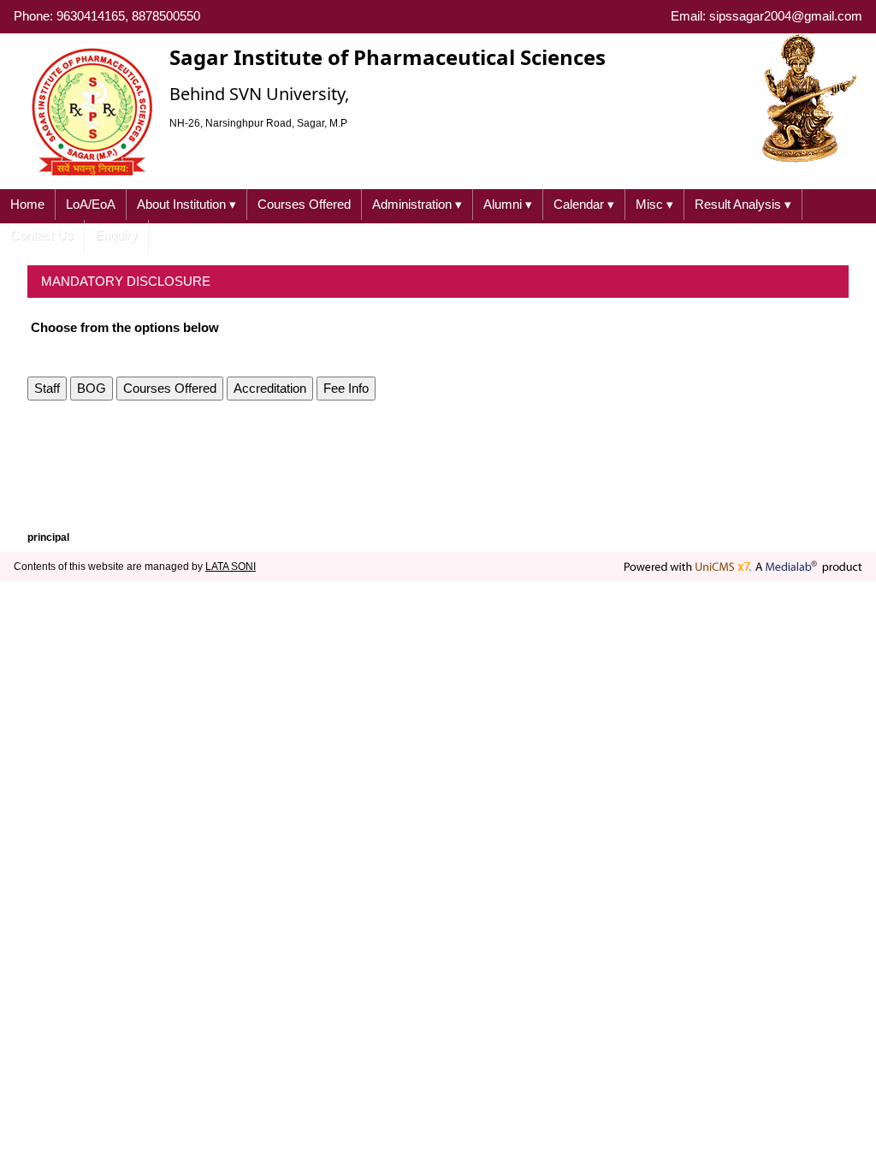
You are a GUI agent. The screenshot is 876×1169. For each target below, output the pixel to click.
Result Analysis (743, 204)
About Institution (186, 204)
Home (27, 204)
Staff (47, 388)
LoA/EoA (90, 204)
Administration (417, 204)
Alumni (507, 204)
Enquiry (116, 235)
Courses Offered (304, 204)
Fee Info (346, 388)
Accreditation (270, 388)
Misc (654, 204)
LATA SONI (230, 567)
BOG (91, 388)
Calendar (583, 204)
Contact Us (42, 235)
